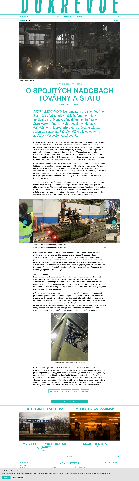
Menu (69, 20)
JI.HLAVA (109, 462)
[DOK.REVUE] (69, 7)
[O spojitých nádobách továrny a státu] (69, 50)
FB (109, 16)
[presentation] (25, 222)
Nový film (61, 84)
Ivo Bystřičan (76, 105)
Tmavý (28, 20)
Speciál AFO (66, 391)
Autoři (22, 467)
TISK (117, 456)
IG (114, 16)
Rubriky (23, 465)
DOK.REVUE (24, 16)
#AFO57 (76, 391)
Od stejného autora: (44, 409)
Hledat (116, 20)
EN (118, 16)
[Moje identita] (95, 426)
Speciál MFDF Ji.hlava (73, 84)
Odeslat (82, 468)
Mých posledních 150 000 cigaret (44, 445)
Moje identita (95, 444)
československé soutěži (62, 135)
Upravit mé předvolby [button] (18, 477)
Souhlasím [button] (6, 477)
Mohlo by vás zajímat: (95, 409)
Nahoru (69, 456)
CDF (115, 462)
